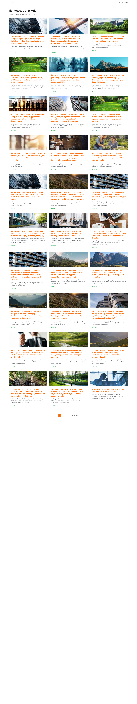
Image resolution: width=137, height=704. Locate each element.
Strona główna (123, 2)
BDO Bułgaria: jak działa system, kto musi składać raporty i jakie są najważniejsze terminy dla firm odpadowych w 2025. (67, 233)
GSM (11, 2)
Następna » (74, 415)
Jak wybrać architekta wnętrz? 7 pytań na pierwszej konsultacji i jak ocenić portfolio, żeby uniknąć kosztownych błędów (108, 39)
